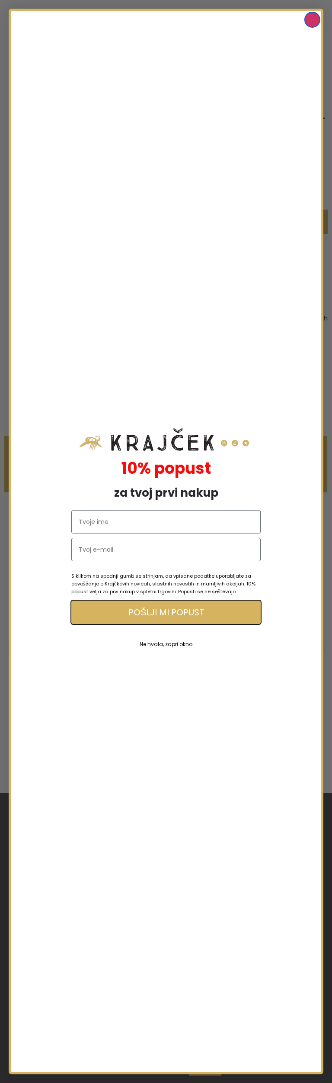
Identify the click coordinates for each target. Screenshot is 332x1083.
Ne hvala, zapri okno (166, 644)
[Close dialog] (312, 19)
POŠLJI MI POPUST (166, 612)
